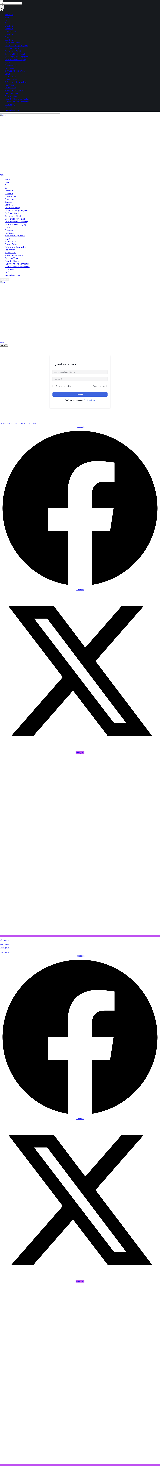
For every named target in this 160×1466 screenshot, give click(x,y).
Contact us (9, 199)
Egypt (7, 227)
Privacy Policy (11, 244)
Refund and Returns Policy (17, 247)
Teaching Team (11, 258)
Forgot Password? (100, 386)
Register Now (89, 400)
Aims (2, 175)
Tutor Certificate (12, 261)
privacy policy (4, 940)
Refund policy (4, 952)
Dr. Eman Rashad (12, 213)
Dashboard (10, 205)
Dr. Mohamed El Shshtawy (16, 221)
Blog (7, 182)
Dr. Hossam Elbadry (13, 216)
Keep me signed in (63, 386)
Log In (7, 238)
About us (9, 179)
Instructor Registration (15, 236)
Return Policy (4, 944)
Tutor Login (10, 269)
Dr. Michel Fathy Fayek (15, 219)
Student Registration (14, 255)
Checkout (9, 191)
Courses (8, 202)
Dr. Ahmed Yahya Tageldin (16, 210)
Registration (10, 250)
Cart (6, 185)
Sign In (80, 394)
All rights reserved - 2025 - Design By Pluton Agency (18, 423)
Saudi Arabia (10, 252)
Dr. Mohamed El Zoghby (15, 224)
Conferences (10, 196)
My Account (10, 241)
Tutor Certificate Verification (17, 264)
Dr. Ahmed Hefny (12, 207)
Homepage (9, 233)
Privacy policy (4, 948)
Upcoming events (12, 275)
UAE (7, 272)
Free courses (11, 230)
